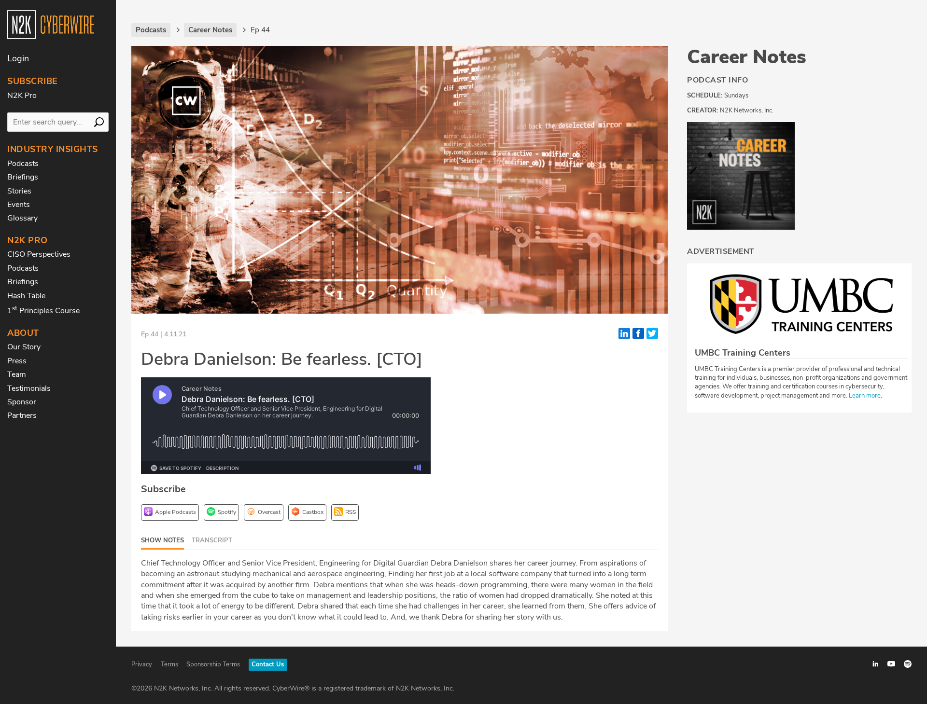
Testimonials (29, 388)
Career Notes (746, 57)
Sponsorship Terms (213, 664)
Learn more (865, 395)
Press (17, 361)
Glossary (22, 218)
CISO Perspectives (38, 254)
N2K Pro (22, 95)
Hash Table (26, 295)
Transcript (212, 540)
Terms (169, 664)
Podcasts (23, 163)
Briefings (22, 177)
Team (16, 374)
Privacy (141, 664)
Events (18, 204)
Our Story (24, 347)
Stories (19, 191)
